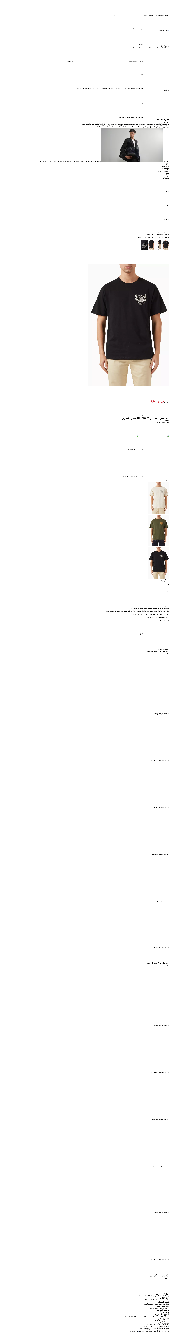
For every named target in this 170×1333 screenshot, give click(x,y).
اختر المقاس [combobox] (166, 583)
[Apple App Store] (163, 1324)
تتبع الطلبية (147, 1304)
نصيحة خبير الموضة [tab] (164, 608)
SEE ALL (166, 653)
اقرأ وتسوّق (166, 1312)
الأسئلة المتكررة (158, 1304)
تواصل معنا (166, 1304)
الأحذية (163, 1300)
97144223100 (148, 1330)
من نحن (167, 1308)
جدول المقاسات (165, 581)
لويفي (129, 126)
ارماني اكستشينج (145, 124)
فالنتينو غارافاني (146, 127)
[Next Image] (156, 393)
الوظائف (163, 1308)
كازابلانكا (102, 124)
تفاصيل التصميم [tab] (147, 608)
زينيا (141, 127)
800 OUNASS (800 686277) (146, 1328)
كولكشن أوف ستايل (94, 124)
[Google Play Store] (151, 1324)
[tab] (165, 245)
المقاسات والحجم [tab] (155, 608)
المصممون (166, 161)
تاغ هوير (153, 127)
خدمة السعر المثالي (129, 1316)
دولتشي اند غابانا (164, 126)
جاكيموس (133, 126)
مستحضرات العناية (139, 1300)
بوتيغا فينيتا (131, 124)
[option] (85, 585)
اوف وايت (167, 1295)
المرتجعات (157, 1320)
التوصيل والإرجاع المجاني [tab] (137, 608)
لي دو (166, 401)
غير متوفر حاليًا (165, 606)
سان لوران (162, 127)
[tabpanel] (85, 614)
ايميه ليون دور (154, 124)
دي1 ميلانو (85, 124)
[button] (165, 46)
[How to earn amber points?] (156, 457)
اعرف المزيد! (120, 476)
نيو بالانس (118, 126)
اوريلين (138, 124)
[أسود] (158, 578)
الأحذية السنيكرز (156, 1300)
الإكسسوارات (148, 1300)
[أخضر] (158, 546)
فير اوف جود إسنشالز (146, 126)
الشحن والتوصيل (164, 1320)
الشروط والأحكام (164, 1316)
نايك (115, 126)
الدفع (152, 1304)
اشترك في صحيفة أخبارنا (162, 1275)
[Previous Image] (156, 257)
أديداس (160, 124)
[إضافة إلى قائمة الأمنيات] (149, 600)
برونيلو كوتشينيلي (123, 124)
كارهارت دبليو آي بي (110, 124)
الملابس (167, 1300)
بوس (135, 124)
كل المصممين (165, 124)
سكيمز (157, 127)
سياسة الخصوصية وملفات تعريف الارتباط (147, 1316)
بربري (117, 124)
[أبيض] (158, 514)
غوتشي (138, 126)
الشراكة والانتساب (155, 1308)
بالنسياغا (162, 1295)
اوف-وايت (111, 126)
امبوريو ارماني (156, 126)
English (115, 15)
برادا (97, 126)
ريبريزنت (167, 127)
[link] (132, 47)
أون (108, 126)
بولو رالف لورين (102, 126)
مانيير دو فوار (124, 126)
